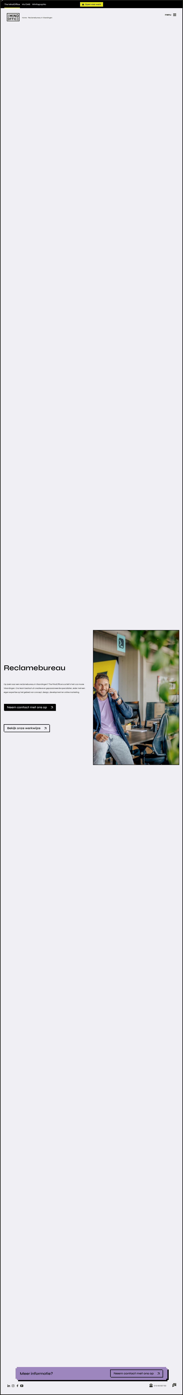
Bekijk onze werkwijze (23, 728)
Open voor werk (93, 4)
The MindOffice (12, 4)
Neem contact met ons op (27, 707)
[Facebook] (17, 1386)
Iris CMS (26, 4)
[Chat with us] (174, 1385)
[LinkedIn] (9, 1386)
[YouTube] (22, 1386)
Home (24, 18)
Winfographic (39, 4)
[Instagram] (13, 1386)
